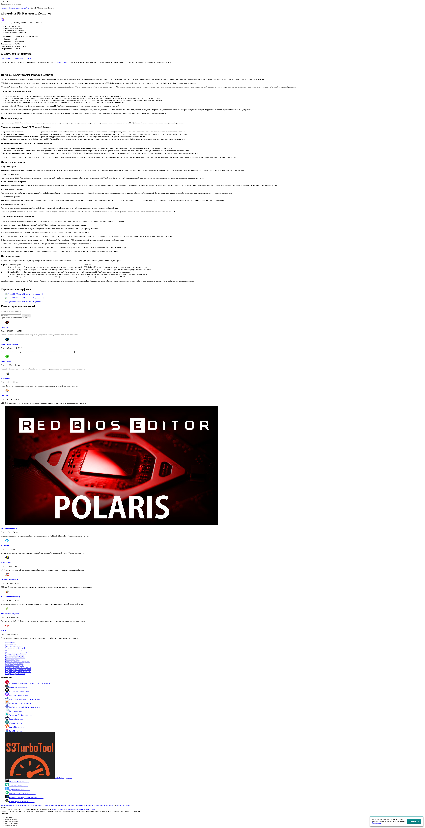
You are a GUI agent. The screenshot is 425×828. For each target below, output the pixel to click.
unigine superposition (107, 805)
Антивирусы (10, 642)
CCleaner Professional (9, 579)
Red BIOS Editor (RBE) (10, 528)
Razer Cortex (6, 361)
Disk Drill (4, 395)
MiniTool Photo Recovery (10, 596)
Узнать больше (377, 823)
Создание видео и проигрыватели (18, 672)
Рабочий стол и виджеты (14, 666)
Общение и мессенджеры (14, 656)
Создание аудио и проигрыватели (18, 670)
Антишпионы (10, 644)
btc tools (31, 805)
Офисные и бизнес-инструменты (17, 662)
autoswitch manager (123, 805)
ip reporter (38, 805)
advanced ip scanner (20, 805)
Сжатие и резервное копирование (18, 668)
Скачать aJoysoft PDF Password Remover (16, 58)
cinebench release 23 (91, 805)
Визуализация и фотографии (16, 648)
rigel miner (55, 805)
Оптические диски (12, 660)
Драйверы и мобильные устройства (18, 652)
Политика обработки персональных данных (68, 809)
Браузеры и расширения (14, 646)
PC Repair (5, 545)
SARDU (4, 631)
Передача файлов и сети (14, 664)
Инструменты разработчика (15, 654)
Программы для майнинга (15, 674)
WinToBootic (6, 378)
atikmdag (47, 805)
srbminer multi (65, 805)
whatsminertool (6, 805)
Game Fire (5, 327)
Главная (4, 8)
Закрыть (414, 821)
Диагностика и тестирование (16, 650)
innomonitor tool (77, 805)
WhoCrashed (6, 562)
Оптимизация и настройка (19, 8)
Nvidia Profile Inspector (10, 614)
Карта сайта (90, 809)
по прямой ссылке (60, 62)
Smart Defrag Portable (9, 344)
